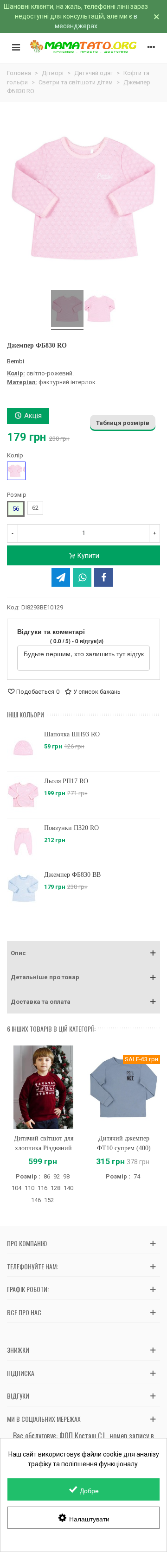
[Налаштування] (151, 47)
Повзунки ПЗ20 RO (37, 827)
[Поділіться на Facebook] (103, 577)
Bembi (15, 361)
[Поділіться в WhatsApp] (82, 577)
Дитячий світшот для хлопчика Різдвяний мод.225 (43, 1148)
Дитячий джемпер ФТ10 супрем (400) (124, 1143)
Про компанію (27, 1243)
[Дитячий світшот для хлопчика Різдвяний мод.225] (43, 1086)
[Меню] (16, 47)
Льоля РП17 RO (32, 781)
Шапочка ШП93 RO (38, 734)
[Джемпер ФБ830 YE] (142, 747)
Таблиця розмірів (122, 422)
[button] (83, 953)
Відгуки (18, 1395)
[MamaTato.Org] (83, 47)
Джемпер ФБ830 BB (38, 874)
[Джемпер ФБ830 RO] (67, 310)
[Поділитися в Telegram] (60, 577)
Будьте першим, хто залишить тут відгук (84, 653)
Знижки (18, 1350)
